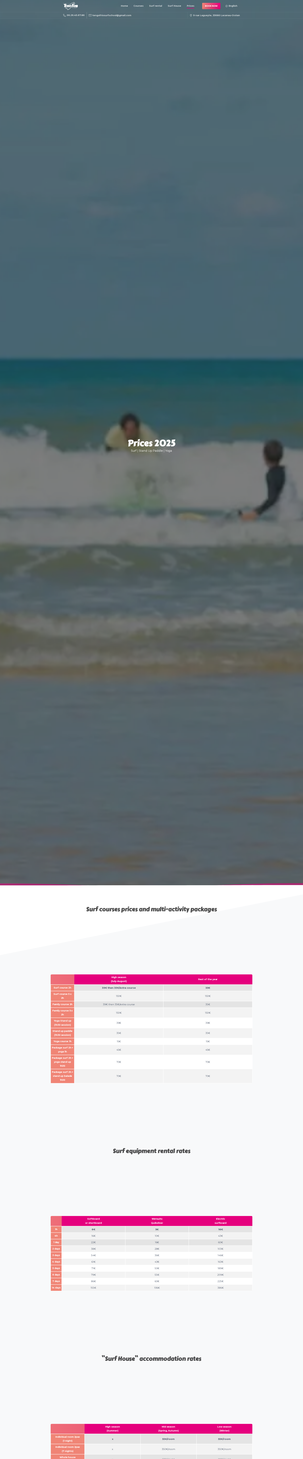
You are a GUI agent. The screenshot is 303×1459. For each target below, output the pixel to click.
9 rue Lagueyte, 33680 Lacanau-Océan (216, 15)
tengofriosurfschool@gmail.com (111, 15)
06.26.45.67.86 (76, 15)
